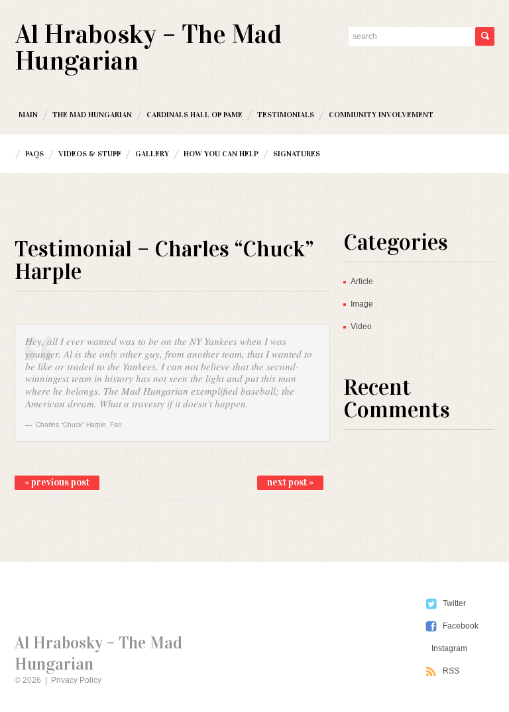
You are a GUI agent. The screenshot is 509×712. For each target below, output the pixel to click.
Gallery (152, 153)
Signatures (296, 153)
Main (28, 114)
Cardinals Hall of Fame (194, 114)
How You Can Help (221, 153)
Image (362, 304)
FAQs (34, 153)
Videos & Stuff (89, 153)
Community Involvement (381, 114)
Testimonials (285, 114)
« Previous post (57, 482)
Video (361, 326)
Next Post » (290, 482)
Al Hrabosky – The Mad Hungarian (148, 47)
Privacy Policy (76, 680)
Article (362, 281)
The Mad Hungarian (92, 114)
